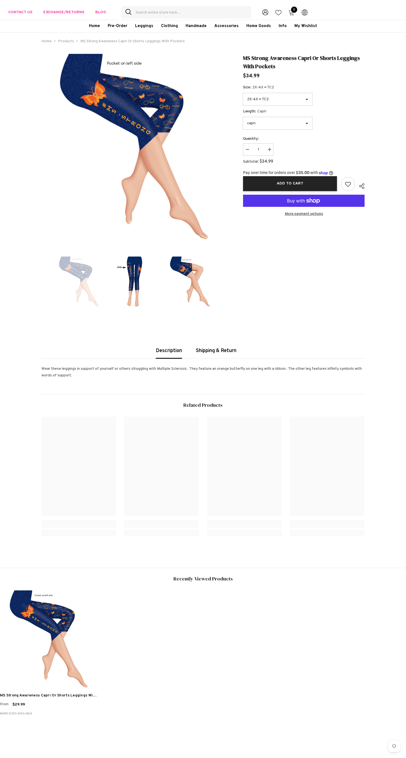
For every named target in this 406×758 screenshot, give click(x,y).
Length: (254, 111)
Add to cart (290, 183)
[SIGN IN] (265, 12)
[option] (134, 146)
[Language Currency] (304, 12)
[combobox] (191, 12)
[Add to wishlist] (348, 184)
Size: (258, 87)
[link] (78, 524)
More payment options (304, 214)
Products (66, 41)
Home (46, 41)
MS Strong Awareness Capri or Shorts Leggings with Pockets (48, 696)
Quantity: (251, 138)
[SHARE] (360, 185)
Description (169, 351)
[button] (43, 282)
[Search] (186, 12)
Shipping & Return (216, 351)
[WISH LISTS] (278, 12)
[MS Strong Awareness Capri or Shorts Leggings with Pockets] (48, 639)
